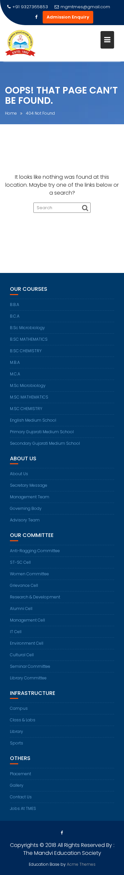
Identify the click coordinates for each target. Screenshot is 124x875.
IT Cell (15, 631)
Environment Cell (26, 643)
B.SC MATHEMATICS (29, 339)
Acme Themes (81, 864)
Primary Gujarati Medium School (42, 432)
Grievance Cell (24, 585)
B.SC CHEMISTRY (26, 351)
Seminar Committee (30, 666)
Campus (19, 708)
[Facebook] (36, 17)
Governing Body (26, 508)
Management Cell (27, 620)
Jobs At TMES (23, 808)
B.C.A (15, 316)
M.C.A (15, 374)
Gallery (16, 785)
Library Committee (28, 678)
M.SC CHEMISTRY (26, 408)
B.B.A (14, 304)
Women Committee (29, 574)
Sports (16, 743)
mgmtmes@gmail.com (85, 7)
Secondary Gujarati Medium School (45, 443)
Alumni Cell (21, 608)
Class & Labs (22, 720)
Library (16, 731)
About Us (19, 473)
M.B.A (15, 362)
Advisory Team (25, 520)
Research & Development (35, 597)
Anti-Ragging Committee (35, 550)
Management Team (29, 497)
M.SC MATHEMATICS (29, 397)
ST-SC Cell (20, 562)
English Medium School (33, 420)
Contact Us (21, 797)
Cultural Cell (22, 655)
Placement (20, 774)
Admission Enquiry (68, 17)
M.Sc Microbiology (28, 385)
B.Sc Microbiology (27, 327)
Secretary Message (28, 485)
